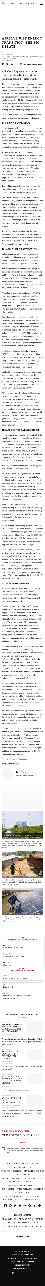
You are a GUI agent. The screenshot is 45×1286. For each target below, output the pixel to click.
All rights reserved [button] (22, 1268)
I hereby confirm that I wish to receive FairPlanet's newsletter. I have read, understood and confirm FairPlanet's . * (25, 1150)
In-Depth (5, 1171)
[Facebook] (5, 1205)
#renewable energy (17, 56)
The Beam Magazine (33, 1178)
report (6, 606)
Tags (28, 1193)
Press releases (24, 1189)
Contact (12, 1258)
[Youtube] (20, 1205)
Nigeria (9, 58)
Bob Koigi (10, 60)
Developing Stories (34, 1171)
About (8, 1164)
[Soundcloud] (24, 1205)
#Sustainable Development (29, 56)
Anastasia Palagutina (18, 759)
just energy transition (11, 87)
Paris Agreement (21, 263)
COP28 (34, 535)
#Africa (9, 56)
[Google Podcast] (39, 1205)
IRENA (36, 293)
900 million (31, 131)
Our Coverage (9, 1219)
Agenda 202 (22, 162)
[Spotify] (29, 1205)
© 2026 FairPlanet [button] (22, 1265)
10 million (14, 339)
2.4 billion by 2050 (29, 106)
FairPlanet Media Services (22, 1182)
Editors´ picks (26, 1219)
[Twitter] (15, 1205)
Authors (18, 1193)
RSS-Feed (38, 1189)
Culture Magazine (22, 1167)
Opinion (16, 1178)
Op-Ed (14, 556)
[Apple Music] (34, 1205)
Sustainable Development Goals (22, 1196)
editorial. (17, 499)
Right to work (8, 987)
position (12, 207)
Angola (14, 58)
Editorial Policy (22, 1251)
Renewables (10, 54)
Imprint (30, 1261)
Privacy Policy (17, 1261)
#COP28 (39, 56)
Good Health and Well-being (13, 948)
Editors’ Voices (22, 1164)
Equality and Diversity (22, 1254)
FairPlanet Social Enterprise (23, 1185)
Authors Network (31, 1226)
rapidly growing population (32, 103)
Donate (6, 1178)
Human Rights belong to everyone (15, 978)
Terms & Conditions (28, 1258)
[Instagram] (10, 1205)
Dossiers (16, 1171)
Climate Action (8, 965)
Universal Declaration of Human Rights (23, 1200)
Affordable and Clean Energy (13, 956)
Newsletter (8, 1189)
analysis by (19, 317)
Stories (36, 1164)
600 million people (31, 128)
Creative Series (22, 1175)
